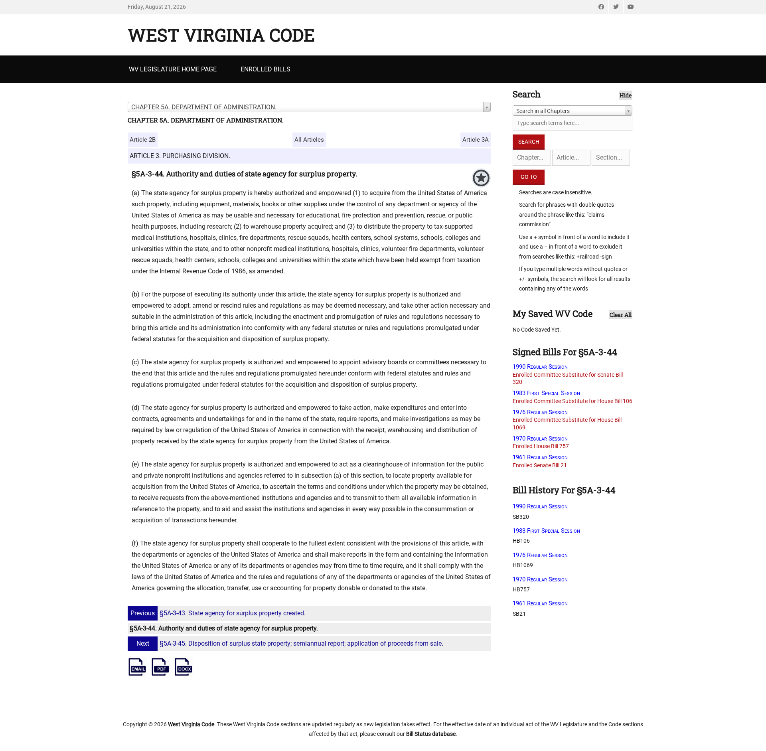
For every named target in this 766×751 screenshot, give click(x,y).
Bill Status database (431, 734)
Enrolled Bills (265, 69)
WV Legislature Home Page (173, 69)
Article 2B (143, 139)
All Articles (309, 139)
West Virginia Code (221, 34)
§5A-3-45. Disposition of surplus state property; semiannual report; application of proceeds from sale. (289, 643)
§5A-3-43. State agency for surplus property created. (218, 613)
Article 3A (475, 139)
